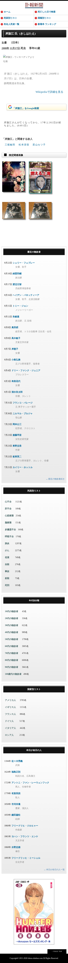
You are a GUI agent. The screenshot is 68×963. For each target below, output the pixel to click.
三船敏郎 (10, 144)
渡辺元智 (17, 284)
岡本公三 (17, 424)
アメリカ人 (10, 700)
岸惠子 (15, 349)
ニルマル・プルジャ (23, 413)
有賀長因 (16, 793)
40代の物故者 (11, 632)
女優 (4, 42)
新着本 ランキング (47, 24)
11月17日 (15, 48)
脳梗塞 (8, 522)
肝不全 (8, 508)
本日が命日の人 (34, 750)
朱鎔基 (16, 316)
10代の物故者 (11, 611)
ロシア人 (9, 735)
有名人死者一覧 (11, 24)
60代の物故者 (11, 646)
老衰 (7, 557)
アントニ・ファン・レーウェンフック (30, 782)
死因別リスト (10, 18)
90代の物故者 (11, 667)
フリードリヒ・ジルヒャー (25, 826)
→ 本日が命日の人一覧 (54, 869)
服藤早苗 (17, 435)
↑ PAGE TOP (57, 951)
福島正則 (16, 772)
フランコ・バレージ (23, 403)
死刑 (7, 585)
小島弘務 (16, 360)
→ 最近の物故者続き (55, 479)
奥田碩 (15, 327)
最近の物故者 (34, 252)
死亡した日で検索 (47, 12)
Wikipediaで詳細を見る (49, 91)
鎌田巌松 (16, 815)
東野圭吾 (17, 446)
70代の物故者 (11, 653)
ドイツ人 (9, 721)
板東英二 (17, 456)
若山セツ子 (39, 144)
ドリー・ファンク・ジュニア (26, 370)
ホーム (7, 12)
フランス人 (10, 714)
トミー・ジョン (20, 306)
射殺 (7, 578)
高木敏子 (16, 338)
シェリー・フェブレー (24, 263)
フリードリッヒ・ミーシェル (26, 858)
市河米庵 (16, 804)
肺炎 (7, 543)
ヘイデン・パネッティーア (26, 295)
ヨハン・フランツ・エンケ (25, 836)
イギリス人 (10, 707)
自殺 (7, 564)
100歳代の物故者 (13, 674)
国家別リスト (34, 689)
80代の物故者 (11, 660)
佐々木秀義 (17, 761)
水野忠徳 (16, 847)
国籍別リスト (44, 18)
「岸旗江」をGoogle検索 (26, 108)
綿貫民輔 (17, 273)
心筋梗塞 (9, 515)
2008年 (5, 48)
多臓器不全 (10, 529)
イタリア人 (10, 728)
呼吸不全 (9, 536)
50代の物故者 (11, 639)
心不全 (8, 501)
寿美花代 (16, 381)
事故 (7, 571)
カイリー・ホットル (23, 467)
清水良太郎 (17, 392)
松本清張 (24, 144)
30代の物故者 (11, 625)
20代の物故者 (11, 618)
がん (7, 550)
